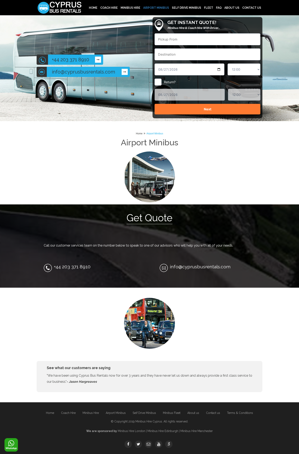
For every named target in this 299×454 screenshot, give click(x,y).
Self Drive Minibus (186, 7)
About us (193, 413)
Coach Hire (109, 7)
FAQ (219, 7)
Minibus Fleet (171, 413)
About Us (231, 7)
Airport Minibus (156, 7)
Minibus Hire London (131, 431)
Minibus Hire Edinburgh (162, 431)
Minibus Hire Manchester (196, 431)
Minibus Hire (130, 7)
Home (93, 7)
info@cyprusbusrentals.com (83, 72)
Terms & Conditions (240, 413)
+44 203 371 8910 (70, 60)
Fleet (208, 7)
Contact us (251, 7)
